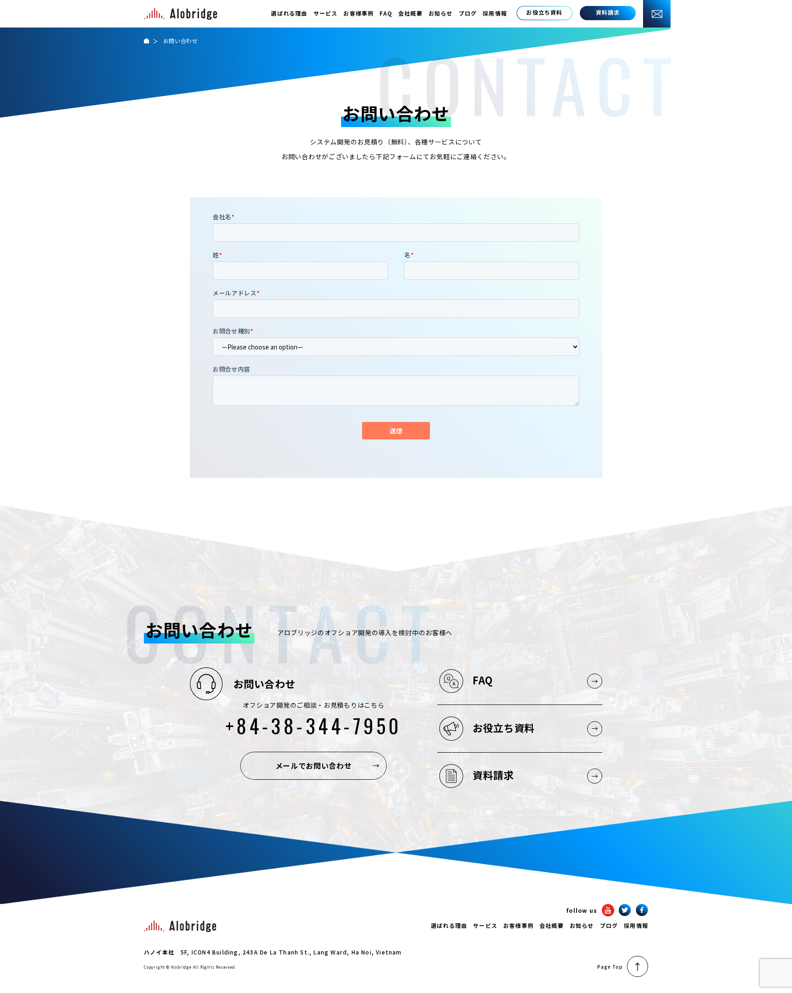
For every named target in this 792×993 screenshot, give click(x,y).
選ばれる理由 (289, 13)
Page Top (610, 966)
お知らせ (441, 13)
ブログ (468, 13)
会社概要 (410, 13)
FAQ (386, 13)
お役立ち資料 (504, 727)
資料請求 (493, 774)
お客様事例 (358, 13)
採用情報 (495, 13)
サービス (326, 13)
